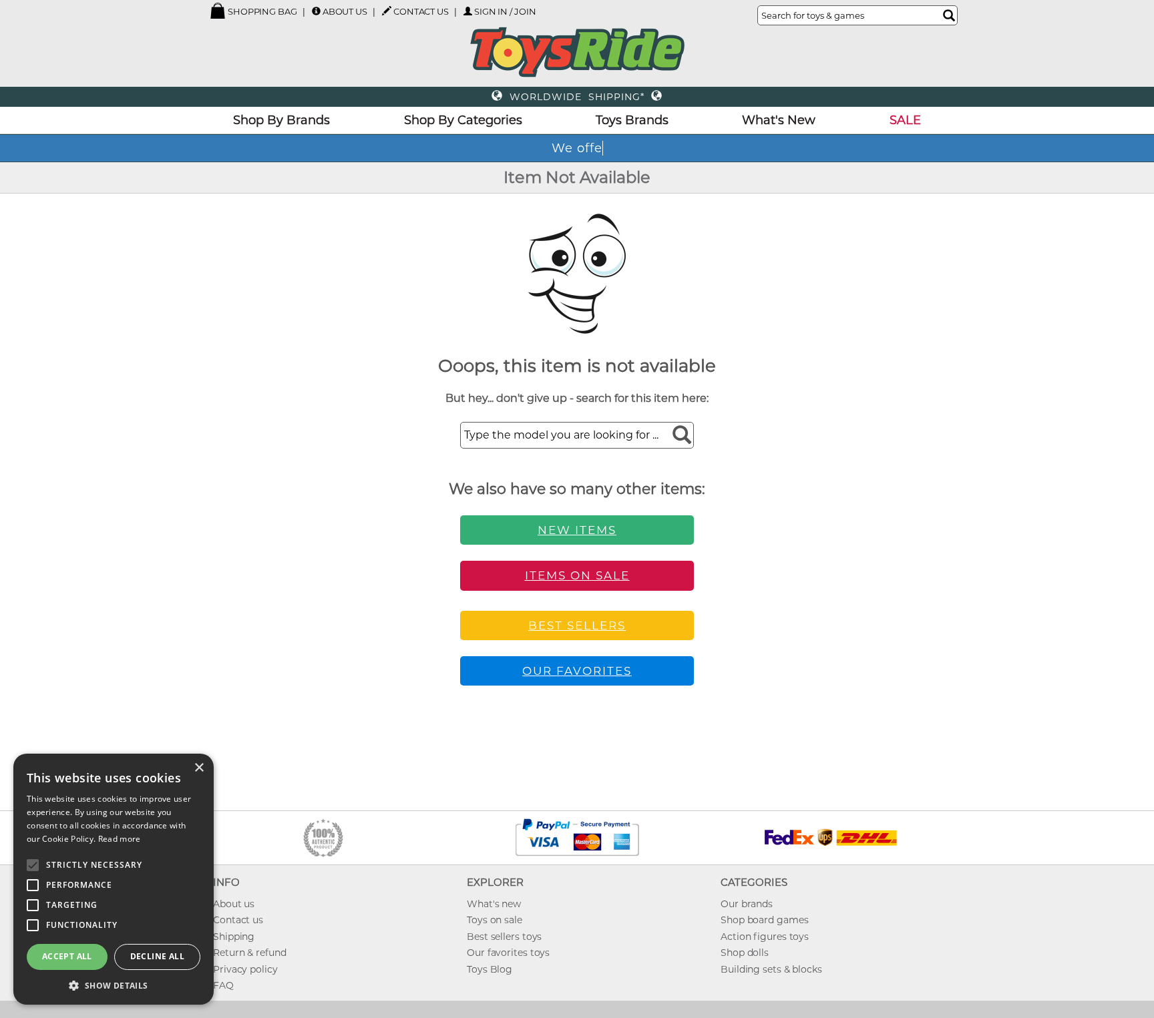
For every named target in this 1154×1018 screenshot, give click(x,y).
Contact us (238, 920)
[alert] (113, 879)
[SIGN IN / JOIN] (467, 11)
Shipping (233, 937)
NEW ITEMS (577, 530)
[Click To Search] (949, 15)
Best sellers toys (504, 937)
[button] (113, 985)
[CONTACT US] (386, 10)
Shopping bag (261, 11)
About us (233, 904)
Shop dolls (745, 953)
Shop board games (764, 920)
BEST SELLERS (577, 625)
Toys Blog (489, 969)
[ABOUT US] (316, 11)
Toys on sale (494, 920)
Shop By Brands (281, 120)
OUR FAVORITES (577, 671)
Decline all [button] (157, 956)
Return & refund (249, 953)
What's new (494, 904)
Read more (119, 838)
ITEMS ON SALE (577, 575)
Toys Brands (632, 120)
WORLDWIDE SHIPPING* (577, 97)
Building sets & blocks (771, 969)
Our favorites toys (508, 953)
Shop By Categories (463, 120)
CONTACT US (421, 11)
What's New (778, 120)
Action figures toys (765, 937)
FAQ (223, 985)
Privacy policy (245, 969)
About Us (345, 11)
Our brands (747, 904)
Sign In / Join (505, 11)
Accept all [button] (67, 956)
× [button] (199, 768)
